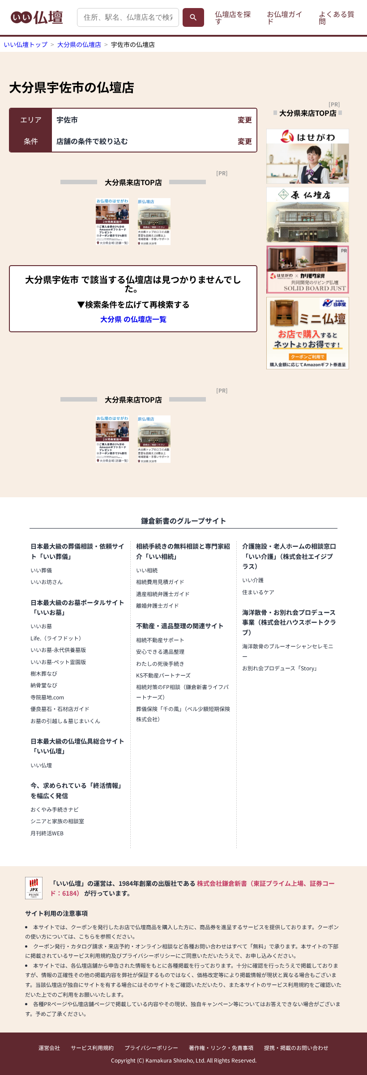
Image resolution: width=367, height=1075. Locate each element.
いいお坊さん (46, 581)
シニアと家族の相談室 (57, 821)
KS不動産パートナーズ (163, 675)
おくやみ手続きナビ (54, 809)
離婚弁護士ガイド (157, 605)
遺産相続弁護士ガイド (163, 593)
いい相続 (147, 570)
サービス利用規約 (92, 1047)
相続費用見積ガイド (160, 581)
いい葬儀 (41, 570)
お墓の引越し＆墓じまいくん (65, 720)
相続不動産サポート (160, 639)
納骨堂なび (43, 685)
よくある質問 (336, 17)
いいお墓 (41, 626)
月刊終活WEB (47, 833)
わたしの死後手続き (160, 663)
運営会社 (49, 1047)
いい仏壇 (41, 765)
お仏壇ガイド (285, 17)
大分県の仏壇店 (79, 44)
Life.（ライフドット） (57, 638)
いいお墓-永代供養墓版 (58, 649)
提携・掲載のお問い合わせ (296, 1047)
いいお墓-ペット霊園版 (58, 661)
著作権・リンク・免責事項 (221, 1047)
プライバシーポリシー (151, 1047)
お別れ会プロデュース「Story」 (281, 668)
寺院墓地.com (47, 697)
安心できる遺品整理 (160, 651)
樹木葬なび (43, 673)
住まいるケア (258, 592)
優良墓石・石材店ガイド (60, 708)
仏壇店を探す (233, 17)
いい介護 (253, 580)
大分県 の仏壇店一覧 (133, 318)
